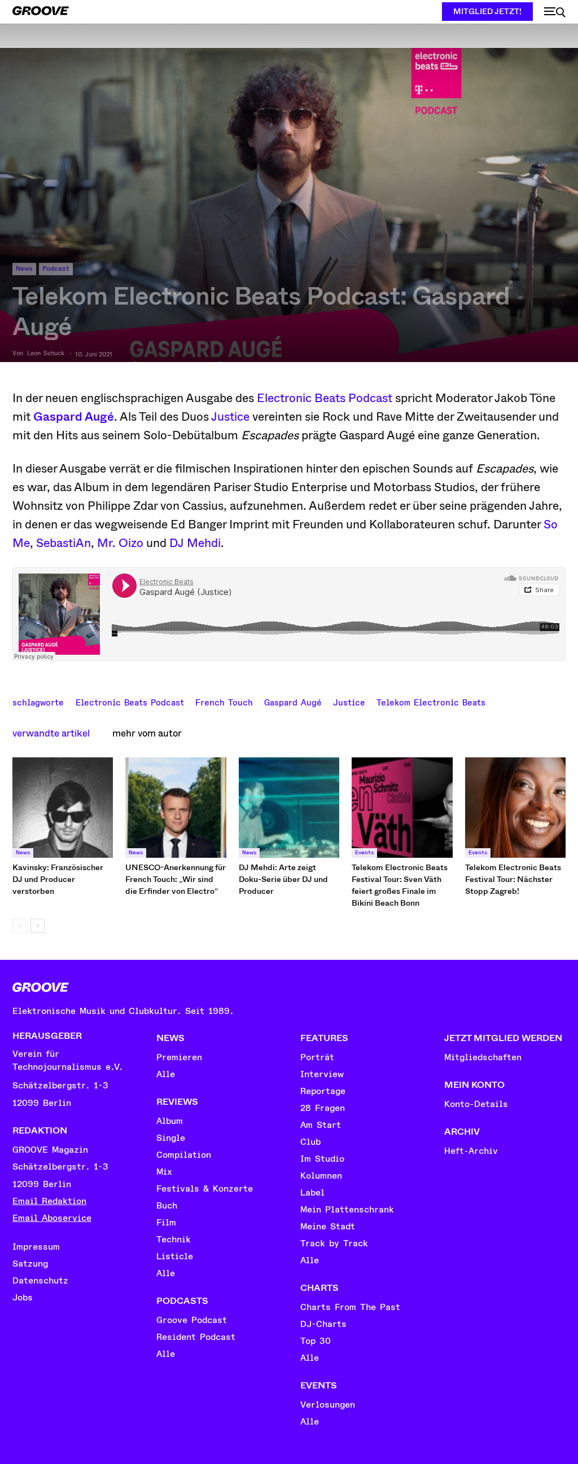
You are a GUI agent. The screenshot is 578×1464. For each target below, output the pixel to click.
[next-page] (37, 926)
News (24, 268)
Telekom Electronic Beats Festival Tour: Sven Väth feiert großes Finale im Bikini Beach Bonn (400, 885)
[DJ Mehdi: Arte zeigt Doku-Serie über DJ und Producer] (289, 807)
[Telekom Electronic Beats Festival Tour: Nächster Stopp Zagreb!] (515, 807)
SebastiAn (63, 543)
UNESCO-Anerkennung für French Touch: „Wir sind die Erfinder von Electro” (175, 879)
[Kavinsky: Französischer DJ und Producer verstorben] (62, 807)
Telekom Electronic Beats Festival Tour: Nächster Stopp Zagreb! (513, 879)
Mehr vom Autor (147, 733)
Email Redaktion (49, 1201)
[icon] (555, 12)
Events (364, 852)
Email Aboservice (51, 1218)
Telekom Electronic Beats (430, 701)
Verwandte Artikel (51, 733)
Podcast (55, 268)
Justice (230, 416)
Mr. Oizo (120, 543)
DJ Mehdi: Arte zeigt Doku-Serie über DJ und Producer (283, 879)
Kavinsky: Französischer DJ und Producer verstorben (57, 879)
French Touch (224, 701)
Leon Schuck (45, 354)
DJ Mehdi (195, 543)
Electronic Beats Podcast (324, 398)
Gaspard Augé (73, 416)
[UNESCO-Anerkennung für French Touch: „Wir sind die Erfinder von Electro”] (175, 807)
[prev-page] (19, 926)
